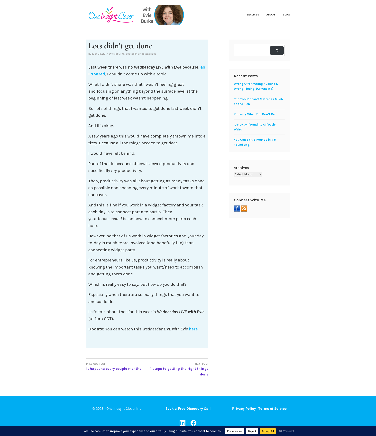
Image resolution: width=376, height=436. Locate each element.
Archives (241, 168)
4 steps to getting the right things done (178, 369)
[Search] (277, 50)
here (193, 329)
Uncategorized (147, 53)
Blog (286, 14)
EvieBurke (118, 53)
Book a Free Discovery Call (188, 408)
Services (253, 14)
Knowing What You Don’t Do (254, 114)
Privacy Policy (244, 408)
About (270, 14)
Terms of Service (272, 408)
